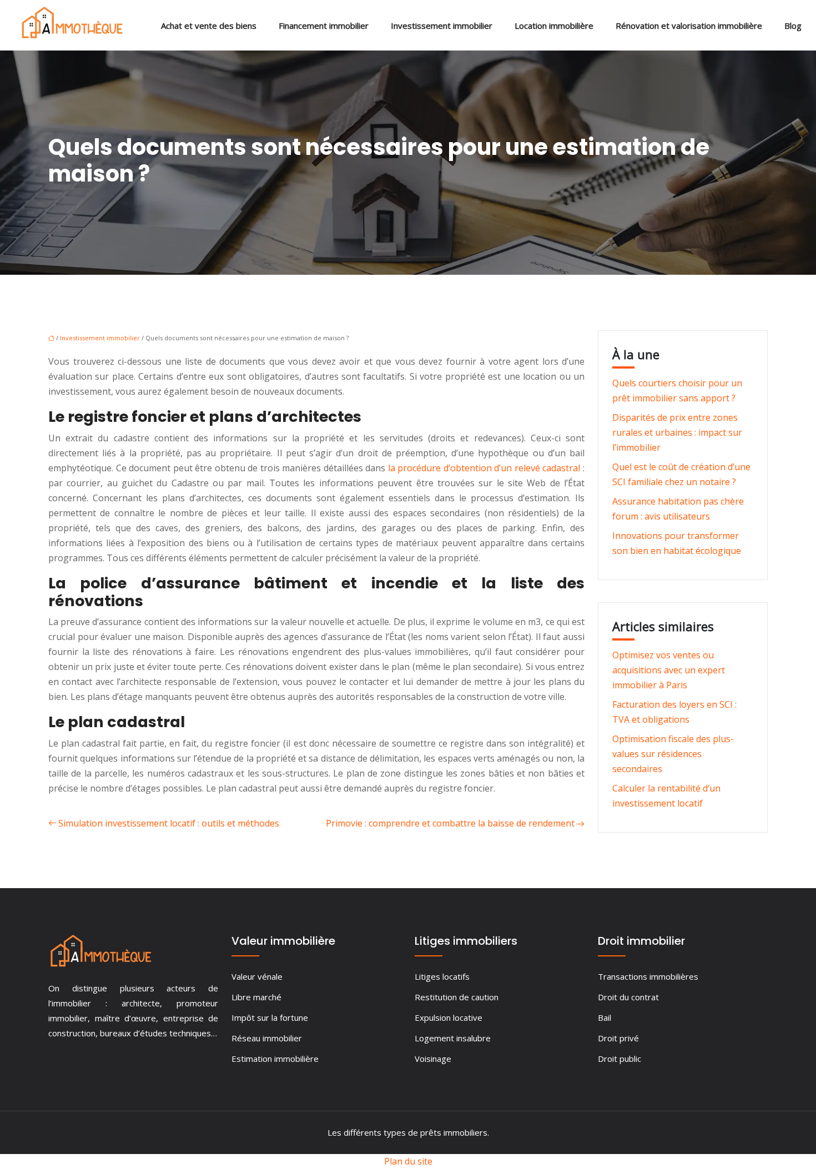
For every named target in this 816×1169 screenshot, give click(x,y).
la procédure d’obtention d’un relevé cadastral (484, 468)
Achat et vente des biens (208, 25)
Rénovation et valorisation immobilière (689, 25)
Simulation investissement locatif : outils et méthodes (168, 823)
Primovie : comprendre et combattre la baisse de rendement (450, 823)
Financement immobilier (324, 25)
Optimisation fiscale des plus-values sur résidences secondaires (673, 754)
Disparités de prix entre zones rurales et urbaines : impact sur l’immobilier (677, 432)
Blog (793, 25)
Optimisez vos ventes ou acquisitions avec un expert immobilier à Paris (668, 670)
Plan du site (408, 1161)
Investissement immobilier (441, 25)
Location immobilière (554, 25)
